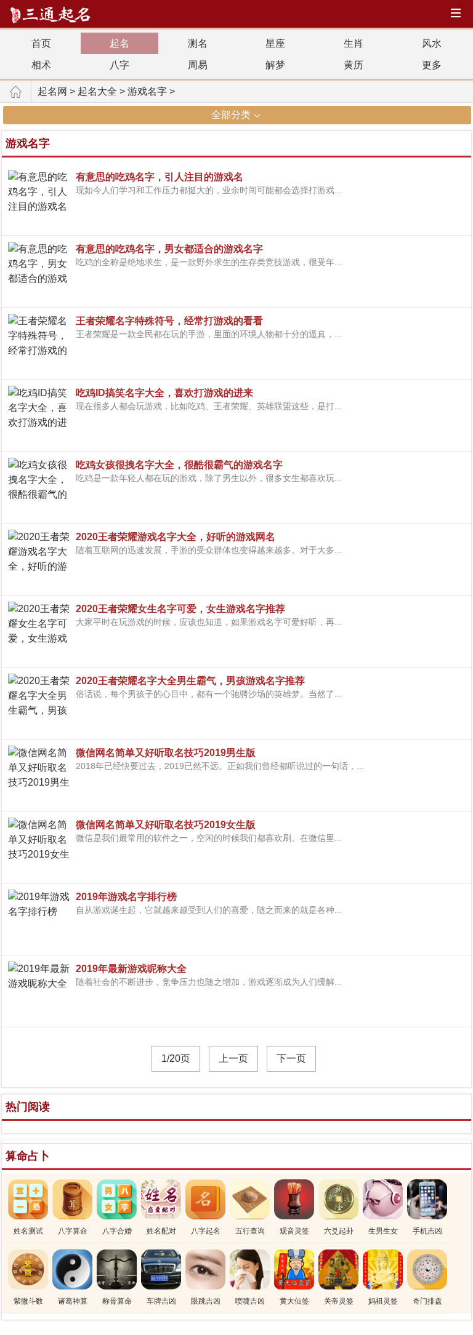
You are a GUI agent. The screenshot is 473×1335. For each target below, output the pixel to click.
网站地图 (457, 15)
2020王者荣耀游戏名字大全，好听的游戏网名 (175, 537)
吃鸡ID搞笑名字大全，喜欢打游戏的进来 (164, 393)
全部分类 (231, 115)
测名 (198, 43)
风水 (432, 43)
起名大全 (97, 91)
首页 (41, 43)
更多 (432, 65)
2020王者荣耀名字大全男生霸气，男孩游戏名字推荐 (190, 680)
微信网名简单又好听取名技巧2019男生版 (166, 752)
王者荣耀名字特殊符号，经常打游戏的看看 (169, 321)
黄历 (353, 65)
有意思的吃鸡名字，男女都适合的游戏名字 (169, 249)
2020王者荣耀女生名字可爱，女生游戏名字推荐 (180, 609)
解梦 (275, 65)
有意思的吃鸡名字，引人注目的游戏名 (159, 177)
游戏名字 (147, 91)
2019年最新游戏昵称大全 (131, 968)
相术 (41, 65)
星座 (275, 43)
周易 (198, 65)
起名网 (52, 91)
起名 (119, 43)
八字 (119, 65)
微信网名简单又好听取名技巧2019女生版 (166, 824)
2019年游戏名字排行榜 (126, 896)
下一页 (291, 1058)
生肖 (353, 43)
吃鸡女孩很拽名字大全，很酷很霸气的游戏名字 (179, 465)
